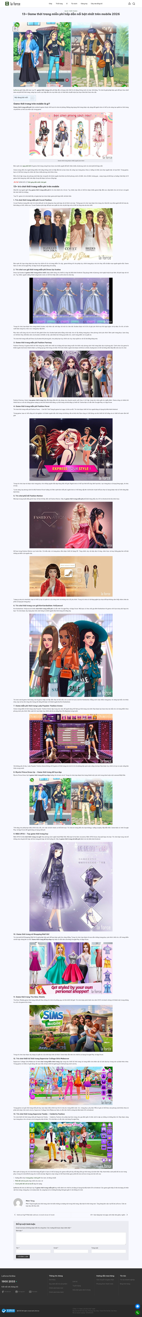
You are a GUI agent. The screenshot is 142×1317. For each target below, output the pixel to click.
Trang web (94, 1248)
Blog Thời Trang (71, 11)
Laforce (16, 90)
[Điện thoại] (137, 1312)
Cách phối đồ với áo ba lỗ (24, 1184)
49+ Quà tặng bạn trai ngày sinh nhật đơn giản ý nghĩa (107, 1215)
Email (56, 1248)
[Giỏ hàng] (129, 3)
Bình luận (19, 1230)
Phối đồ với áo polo (22, 1181)
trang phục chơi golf (33, 1178)
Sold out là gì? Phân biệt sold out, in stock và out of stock (35, 1215)
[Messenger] (137, 1306)
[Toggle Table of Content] (31, 98)
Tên (17, 1248)
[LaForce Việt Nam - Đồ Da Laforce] (12, 4)
